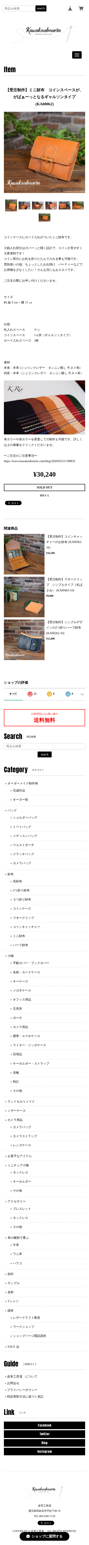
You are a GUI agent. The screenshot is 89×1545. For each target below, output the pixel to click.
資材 (11, 1292)
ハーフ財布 (20, 945)
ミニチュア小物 (18, 1165)
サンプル (14, 1283)
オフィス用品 (22, 999)
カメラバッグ (22, 863)
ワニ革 (17, 1254)
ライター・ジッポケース (29, 1045)
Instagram (44, 1451)
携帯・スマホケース (26, 1036)
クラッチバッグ (23, 854)
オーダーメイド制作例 (23, 783)
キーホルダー (22, 1181)
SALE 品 (13, 1346)
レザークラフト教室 (26, 1317)
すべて (13, 693)
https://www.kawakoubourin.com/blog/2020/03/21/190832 (39, 461)
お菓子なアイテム (20, 1156)
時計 (16, 1081)
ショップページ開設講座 (29, 1336)
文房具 (17, 1008)
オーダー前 (20, 799)
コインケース (22, 908)
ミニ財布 (19, 936)
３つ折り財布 (22, 899)
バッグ (12, 810)
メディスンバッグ (25, 836)
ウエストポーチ (23, 845)
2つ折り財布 (21, 890)
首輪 (16, 1072)
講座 (11, 1310)
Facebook (44, 1425)
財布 (11, 874)
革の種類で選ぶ (18, 1237)
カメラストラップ (25, 1136)
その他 (17, 1090)
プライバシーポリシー (22, 1390)
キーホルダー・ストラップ (31, 1063)
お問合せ (13, 1383)
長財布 (17, 881)
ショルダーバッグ (25, 817)
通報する (44, 495)
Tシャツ (13, 1301)
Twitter (45, 1434)
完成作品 (19, 790)
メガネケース (22, 990)
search (41, 8)
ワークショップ (23, 1326)
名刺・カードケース (26, 972)
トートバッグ (22, 826)
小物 (11, 956)
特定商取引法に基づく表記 (25, 1396)
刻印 (11, 1274)
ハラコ (17, 1263)
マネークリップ (23, 917)
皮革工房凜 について (22, 1376)
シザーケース (17, 1110)
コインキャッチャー (26, 927)
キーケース (20, 981)
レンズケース (22, 1145)
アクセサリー (17, 1201)
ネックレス (20, 1172)
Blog (44, 1443)
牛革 (16, 1245)
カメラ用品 (20, 1027)
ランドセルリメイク (21, 1101)
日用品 (17, 1054)
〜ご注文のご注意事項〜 (20, 455)
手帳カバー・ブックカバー (31, 963)
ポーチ (17, 1018)
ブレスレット (22, 1208)
